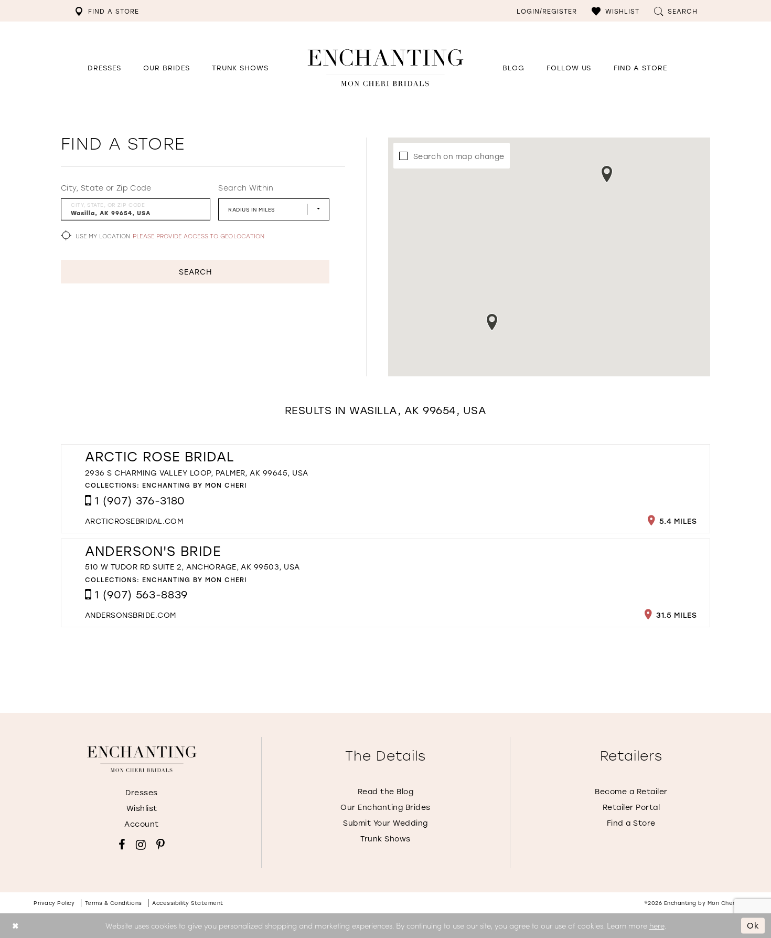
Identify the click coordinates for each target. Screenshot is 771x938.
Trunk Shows (385, 839)
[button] (615, 11)
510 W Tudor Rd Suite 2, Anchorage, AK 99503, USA (192, 567)
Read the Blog (386, 791)
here (657, 925)
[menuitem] (106, 11)
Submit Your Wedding (385, 823)
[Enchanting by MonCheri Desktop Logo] (385, 67)
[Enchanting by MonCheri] (141, 759)
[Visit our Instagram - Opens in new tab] (141, 844)
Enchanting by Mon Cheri (194, 485)
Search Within (245, 188)
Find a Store (631, 823)
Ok (753, 925)
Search (195, 272)
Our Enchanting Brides (385, 807)
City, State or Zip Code (106, 188)
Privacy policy (54, 903)
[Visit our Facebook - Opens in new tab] (122, 844)
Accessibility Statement (187, 903)
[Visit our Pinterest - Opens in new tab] (160, 844)
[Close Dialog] (15, 925)
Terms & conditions (113, 903)
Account (141, 824)
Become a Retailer (631, 791)
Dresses (141, 792)
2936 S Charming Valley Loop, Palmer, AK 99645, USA (196, 473)
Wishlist (141, 808)
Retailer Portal (631, 807)
